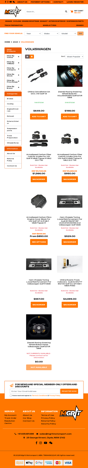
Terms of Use (47, 415)
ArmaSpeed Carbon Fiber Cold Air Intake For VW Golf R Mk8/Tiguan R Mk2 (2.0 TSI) (38, 157)
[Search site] (66, 11)
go (80, 33)
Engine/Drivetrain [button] (30, 21)
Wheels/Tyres (13, 143)
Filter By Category (11, 68)
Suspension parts (12, 129)
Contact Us (12, 166)
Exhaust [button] (44, 21)
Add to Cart (39, 116)
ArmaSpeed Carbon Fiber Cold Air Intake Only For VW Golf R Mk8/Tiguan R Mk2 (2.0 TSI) (69, 157)
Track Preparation (12, 137)
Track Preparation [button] (13, 25)
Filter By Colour (10, 56)
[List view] (31, 56)
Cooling (10, 104)
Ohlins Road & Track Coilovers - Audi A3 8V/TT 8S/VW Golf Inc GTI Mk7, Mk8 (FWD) (69, 283)
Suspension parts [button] (75, 21)
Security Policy (48, 424)
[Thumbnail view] (27, 56)
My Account (10, 415)
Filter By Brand (10, 87)
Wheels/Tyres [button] (49, 25)
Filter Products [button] (11, 50)
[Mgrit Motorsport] (13, 11)
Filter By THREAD (10, 62)
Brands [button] (80, 25)
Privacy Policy (54, 395)
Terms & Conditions (39, 395)
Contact (58, 2)
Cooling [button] (17, 21)
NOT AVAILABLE (39, 367)
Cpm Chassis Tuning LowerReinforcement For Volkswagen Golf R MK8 (38, 282)
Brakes (10, 99)
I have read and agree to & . (36, 395)
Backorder (39, 179)
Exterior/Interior (13, 122)
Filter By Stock (10, 75)
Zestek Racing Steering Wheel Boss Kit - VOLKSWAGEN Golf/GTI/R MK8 (69, 94)
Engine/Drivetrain (12, 110)
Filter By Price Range (12, 81)
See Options (39, 242)
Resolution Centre (9, 422)
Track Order (10, 418)
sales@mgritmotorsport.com (56, 434)
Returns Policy (10, 160)
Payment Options (40, 2)
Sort (63, 56)
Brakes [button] (8, 21)
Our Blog (27, 418)
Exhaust (10, 116)
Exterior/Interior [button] (57, 21)
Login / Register (75, 2)
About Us (22, 2)
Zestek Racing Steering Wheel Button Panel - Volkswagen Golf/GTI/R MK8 (39, 345)
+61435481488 (26, 434)
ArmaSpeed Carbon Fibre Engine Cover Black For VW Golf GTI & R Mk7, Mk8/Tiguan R (38, 220)
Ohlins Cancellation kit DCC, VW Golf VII (39, 93)
